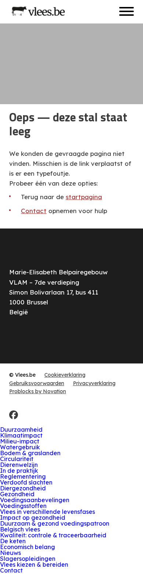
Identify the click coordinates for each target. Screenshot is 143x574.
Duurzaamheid (21, 429)
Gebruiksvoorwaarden (36, 383)
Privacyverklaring (94, 383)
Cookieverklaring (64, 375)
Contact (34, 211)
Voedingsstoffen (23, 505)
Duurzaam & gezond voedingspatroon (54, 523)
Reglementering (23, 476)
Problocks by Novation (37, 391)
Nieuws (10, 552)
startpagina (84, 197)
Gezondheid (17, 494)
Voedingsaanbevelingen (34, 500)
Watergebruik (20, 447)
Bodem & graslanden (30, 453)
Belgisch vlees (20, 529)
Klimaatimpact (21, 435)
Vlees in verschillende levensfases (47, 511)
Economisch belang (27, 547)
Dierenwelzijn (19, 464)
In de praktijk (19, 470)
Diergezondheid (23, 488)
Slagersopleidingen (27, 558)
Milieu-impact (19, 441)
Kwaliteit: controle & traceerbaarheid (53, 535)
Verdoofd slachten (26, 482)
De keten (13, 541)
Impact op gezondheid (32, 517)
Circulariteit (16, 459)
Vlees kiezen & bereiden (34, 564)
